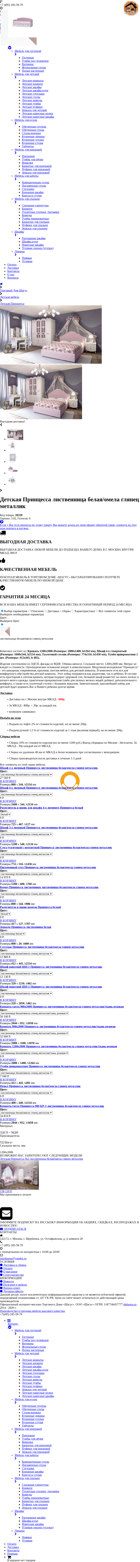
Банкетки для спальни (35, 221)
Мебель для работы (26, 175)
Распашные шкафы (34, 238)
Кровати (27, 208)
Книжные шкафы (33, 192)
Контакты (13, 271)
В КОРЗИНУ (8, 781)
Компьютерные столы (35, 182)
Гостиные (28, 57)
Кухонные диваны (33, 136)
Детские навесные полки (37, 113)
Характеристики (84, 611)
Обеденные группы (34, 126)
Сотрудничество (13, 1274)
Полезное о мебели (15, 1284)
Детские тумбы (31, 103)
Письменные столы (34, 185)
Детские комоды (32, 100)
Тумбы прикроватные (35, 218)
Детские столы (31, 97)
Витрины (28, 64)
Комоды (27, 215)
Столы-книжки (31, 133)
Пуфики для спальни (35, 225)
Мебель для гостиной (28, 51)
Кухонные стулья (32, 143)
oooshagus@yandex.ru (13, 1258)
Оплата (11, 264)
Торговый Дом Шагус (13, 290)
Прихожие (28, 156)
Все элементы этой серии (115, 611)
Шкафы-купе (30, 241)
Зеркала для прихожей (36, 172)
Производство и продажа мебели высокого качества (32, 1311)
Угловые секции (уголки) (37, 248)
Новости (8, 1281)
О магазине (10, 1271)
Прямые (27, 258)
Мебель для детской (27, 74)
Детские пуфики (32, 106)
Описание (37, 611)
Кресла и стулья (32, 195)
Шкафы (19, 231)
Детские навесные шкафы (38, 116)
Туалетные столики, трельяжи (40, 212)
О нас (10, 274)
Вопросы (13, 277)
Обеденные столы (33, 129)
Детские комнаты (33, 80)
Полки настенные (33, 70)
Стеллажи (28, 189)
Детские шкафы (32, 87)
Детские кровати (32, 83)
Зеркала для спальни (34, 228)
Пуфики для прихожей (36, 169)
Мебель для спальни (27, 198)
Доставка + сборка (59, 611)
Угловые (27, 261)
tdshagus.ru (130, 1304)
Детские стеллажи (33, 93)
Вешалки (27, 162)
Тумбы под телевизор (35, 60)
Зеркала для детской (34, 110)
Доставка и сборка (14, 1265)
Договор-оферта (13, 1291)
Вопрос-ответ (11, 1288)
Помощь (12, 1553)
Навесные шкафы (33, 244)
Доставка (13, 267)
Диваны (20, 251)
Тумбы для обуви (32, 159)
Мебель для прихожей (28, 149)
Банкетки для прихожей (37, 166)
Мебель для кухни (26, 120)
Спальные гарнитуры (35, 205)
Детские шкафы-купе (35, 90)
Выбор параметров (15, 611)
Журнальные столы (34, 67)
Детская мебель (9, 297)
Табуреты (28, 146)
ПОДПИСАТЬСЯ (14, 1228)
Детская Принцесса (12, 303)
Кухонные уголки (33, 139)
